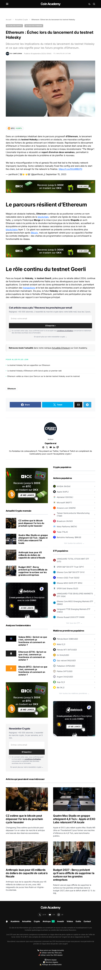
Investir (60, 921)
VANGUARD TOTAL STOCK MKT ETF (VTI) (73, 560)
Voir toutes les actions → (74, 543)
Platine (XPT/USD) (64, 671)
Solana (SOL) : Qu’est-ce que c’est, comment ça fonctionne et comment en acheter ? (32, 641)
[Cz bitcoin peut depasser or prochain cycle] (11, 523)
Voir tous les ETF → (74, 623)
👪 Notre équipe (51, 960)
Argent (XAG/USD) (65, 677)
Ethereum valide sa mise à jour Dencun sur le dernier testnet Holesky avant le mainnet (43, 376)
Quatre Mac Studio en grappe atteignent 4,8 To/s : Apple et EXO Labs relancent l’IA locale (33, 539)
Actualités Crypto (21, 20)
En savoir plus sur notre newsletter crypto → (50, 337)
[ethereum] (11, 653)
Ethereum (11, 388)
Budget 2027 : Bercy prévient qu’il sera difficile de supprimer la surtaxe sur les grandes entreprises (32, 571)
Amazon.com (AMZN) (66, 508)
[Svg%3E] (50, 428)
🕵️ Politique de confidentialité (51, 965)
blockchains (12, 229)
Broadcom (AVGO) (65, 521)
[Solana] (11, 638)
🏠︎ (7, 921)
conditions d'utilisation (65, 331)
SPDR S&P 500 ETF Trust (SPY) (70, 567)
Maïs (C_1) (61, 644)
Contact (87, 921)
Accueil (8, 20)
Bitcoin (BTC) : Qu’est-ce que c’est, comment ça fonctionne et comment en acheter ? (32, 670)
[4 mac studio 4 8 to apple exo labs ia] (11, 539)
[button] (7, 4)
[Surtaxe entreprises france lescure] (11, 571)
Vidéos (70, 921)
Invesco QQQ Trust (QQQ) (68, 577)
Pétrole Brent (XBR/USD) (67, 639)
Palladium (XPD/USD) (66, 666)
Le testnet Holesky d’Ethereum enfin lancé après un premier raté (34, 371)
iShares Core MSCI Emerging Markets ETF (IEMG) (75, 602)
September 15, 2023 (56, 174)
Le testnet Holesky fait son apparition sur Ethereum (28, 365)
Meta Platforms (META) (67, 526)
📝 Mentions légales (50, 962)
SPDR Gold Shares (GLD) (67, 588)
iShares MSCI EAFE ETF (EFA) (69, 583)
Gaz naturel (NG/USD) (66, 660)
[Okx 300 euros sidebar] (27, 485)
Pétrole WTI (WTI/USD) (67, 650)
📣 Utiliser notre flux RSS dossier (50, 955)
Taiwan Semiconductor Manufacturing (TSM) (73, 514)
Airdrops (48, 921)
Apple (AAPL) (63, 492)
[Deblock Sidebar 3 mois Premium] (27, 600)
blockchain (43, 217)
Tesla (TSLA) (62, 532)
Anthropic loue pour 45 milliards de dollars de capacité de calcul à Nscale (31, 555)
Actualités (26, 921)
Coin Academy (50, 4)
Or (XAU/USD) (63, 655)
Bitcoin (34, 232)
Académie (15, 921)
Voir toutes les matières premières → (74, 693)
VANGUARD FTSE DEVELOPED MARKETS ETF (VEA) (75, 594)
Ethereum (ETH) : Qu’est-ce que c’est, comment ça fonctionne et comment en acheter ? (32, 656)
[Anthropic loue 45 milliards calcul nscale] (11, 555)
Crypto (37, 921)
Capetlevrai (50, 443)
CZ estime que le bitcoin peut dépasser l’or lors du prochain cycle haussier (31, 523)
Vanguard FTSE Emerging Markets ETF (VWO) (73, 610)
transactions (29, 287)
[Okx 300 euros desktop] (50, 186)
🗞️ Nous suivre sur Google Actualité (50, 950)
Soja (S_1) (61, 682)
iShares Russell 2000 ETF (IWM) (71, 617)
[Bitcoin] (11, 668)
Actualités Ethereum (34, 25)
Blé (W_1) (60, 687)
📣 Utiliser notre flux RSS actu (50, 953)
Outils (78, 921)
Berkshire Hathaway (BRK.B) (69, 537)
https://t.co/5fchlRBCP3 (70, 169)
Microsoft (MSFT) (64, 502)
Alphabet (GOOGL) (65, 497)
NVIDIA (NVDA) (63, 486)
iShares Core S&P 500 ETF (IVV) (71, 572)
